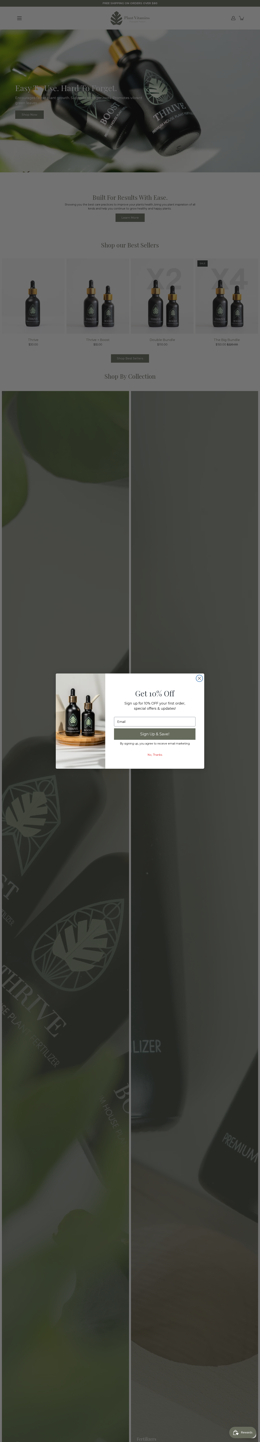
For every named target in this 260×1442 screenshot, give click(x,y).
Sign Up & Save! (154, 734)
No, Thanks (155, 755)
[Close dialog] (199, 678)
